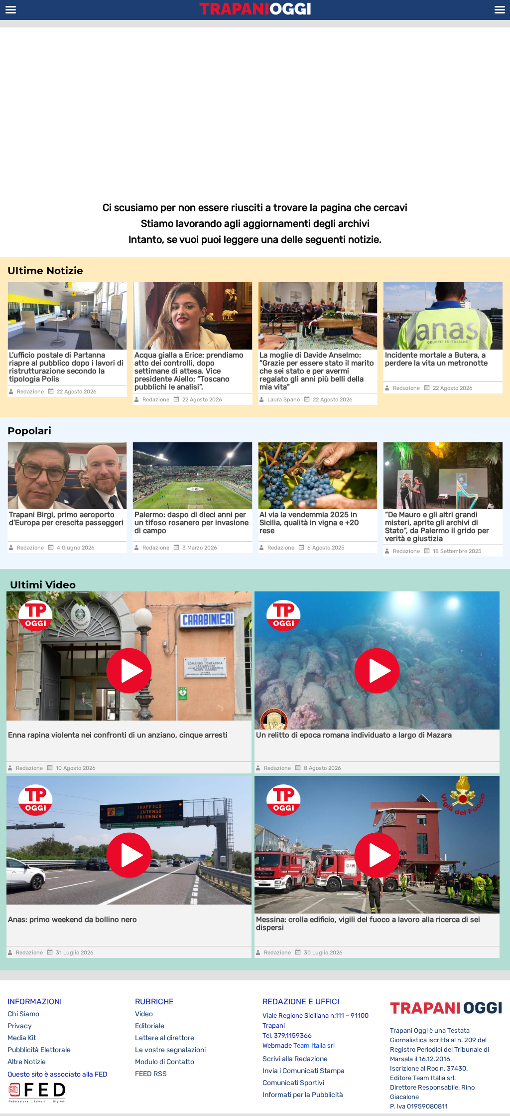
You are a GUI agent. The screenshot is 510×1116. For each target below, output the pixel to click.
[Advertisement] (255, 107)
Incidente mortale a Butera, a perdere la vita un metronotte (339, 359)
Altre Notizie (26, 1062)
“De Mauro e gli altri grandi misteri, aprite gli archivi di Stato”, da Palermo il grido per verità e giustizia (390, 526)
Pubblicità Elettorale (39, 1050)
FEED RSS (151, 1074)
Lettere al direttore (164, 1038)
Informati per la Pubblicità (302, 1095)
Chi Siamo (23, 1014)
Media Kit (21, 1038)
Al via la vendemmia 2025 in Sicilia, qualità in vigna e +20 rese (263, 522)
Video (144, 1014)
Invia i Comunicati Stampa (303, 1071)
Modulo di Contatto (164, 1062)
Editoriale (149, 1026)
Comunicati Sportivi (293, 1083)
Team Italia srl (314, 1045)
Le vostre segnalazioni (170, 1050)
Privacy (19, 1026)
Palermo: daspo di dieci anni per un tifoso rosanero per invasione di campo (145, 522)
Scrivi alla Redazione (295, 1059)
